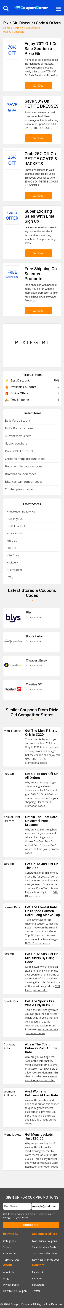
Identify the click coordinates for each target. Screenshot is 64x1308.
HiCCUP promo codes (37, 943)
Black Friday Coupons (44, 1241)
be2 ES (12, 540)
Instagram (38, 1284)
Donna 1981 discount (19, 451)
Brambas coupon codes (20, 474)
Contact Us (9, 1253)
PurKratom (15, 569)
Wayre (12, 577)
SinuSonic (13, 555)
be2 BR (12, 548)
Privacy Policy (11, 1284)
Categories (9, 1241)
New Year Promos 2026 (46, 1259)
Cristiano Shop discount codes (25, 459)
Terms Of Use (11, 1259)
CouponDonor (20, 1304)
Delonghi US (15, 519)
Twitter (36, 1291)
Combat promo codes (19, 489)
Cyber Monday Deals (44, 1247)
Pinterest (37, 1278)
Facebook (37, 1272)
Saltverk (13, 562)
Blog (6, 1278)
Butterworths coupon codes (23, 466)
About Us (8, 1272)
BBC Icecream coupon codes (23, 482)
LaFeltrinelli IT (16, 526)
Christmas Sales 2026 (44, 1253)
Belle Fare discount (17, 421)
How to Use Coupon (15, 1291)
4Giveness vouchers (18, 436)
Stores (7, 1247)
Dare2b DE (15, 533)
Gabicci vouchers (16, 443)
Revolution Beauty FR (21, 511)
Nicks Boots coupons (19, 428)
